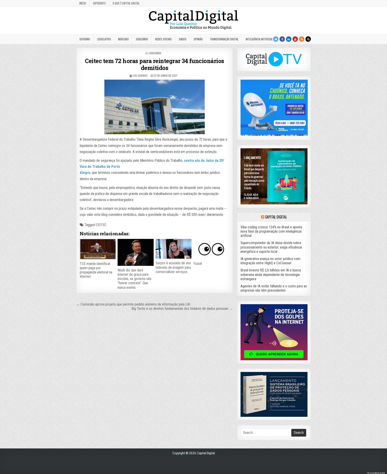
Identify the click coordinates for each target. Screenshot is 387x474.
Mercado (123, 39)
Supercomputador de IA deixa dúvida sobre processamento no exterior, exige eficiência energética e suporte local (271, 247)
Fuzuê (198, 263)
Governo (85, 39)
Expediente (99, 3)
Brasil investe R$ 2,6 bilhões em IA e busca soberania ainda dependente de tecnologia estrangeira (271, 274)
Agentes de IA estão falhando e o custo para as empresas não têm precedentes (274, 288)
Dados (183, 39)
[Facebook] (282, 39)
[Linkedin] (288, 39)
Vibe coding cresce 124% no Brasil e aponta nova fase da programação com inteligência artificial (271, 231)
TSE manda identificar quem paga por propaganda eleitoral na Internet (96, 270)
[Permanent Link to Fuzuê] (211, 249)
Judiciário (142, 39)
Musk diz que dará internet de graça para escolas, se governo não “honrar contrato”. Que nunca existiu (134, 279)
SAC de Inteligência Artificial (376, 473)
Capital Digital (276, 217)
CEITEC (101, 225)
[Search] (308, 39)
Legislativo (104, 39)
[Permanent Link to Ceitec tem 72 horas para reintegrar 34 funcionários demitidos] (154, 107)
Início (82, 3)
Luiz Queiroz (140, 75)
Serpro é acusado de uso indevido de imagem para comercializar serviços (173, 267)
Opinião (198, 39)
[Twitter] (275, 39)
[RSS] (301, 39)
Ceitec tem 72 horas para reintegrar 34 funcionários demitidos (154, 64)
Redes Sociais (163, 39)
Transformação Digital (224, 39)
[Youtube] (295, 39)
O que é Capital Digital (126, 3)
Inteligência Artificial (259, 39)
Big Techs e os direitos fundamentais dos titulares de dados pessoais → (182, 308)
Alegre (85, 172)
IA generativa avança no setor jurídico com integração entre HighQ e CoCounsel (270, 261)
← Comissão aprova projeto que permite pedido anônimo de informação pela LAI (133, 304)
